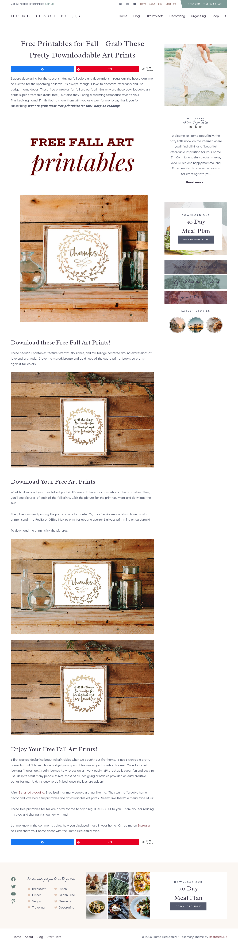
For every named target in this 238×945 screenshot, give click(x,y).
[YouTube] (134, 4)
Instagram (145, 825)
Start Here (171, 4)
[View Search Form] (225, 16)
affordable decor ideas (196, 282)
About (152, 4)
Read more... (195, 182)
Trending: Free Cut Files (205, 4)
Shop (215, 16)
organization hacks (196, 297)
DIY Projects (154, 16)
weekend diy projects (196, 266)
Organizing (198, 16)
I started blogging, (31, 792)
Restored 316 (218, 937)
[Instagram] (120, 4)
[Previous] (171, 325)
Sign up (49, 3)
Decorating (177, 16)
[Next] (221, 325)
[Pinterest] (127, 4)
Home (143, 4)
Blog (160, 4)
